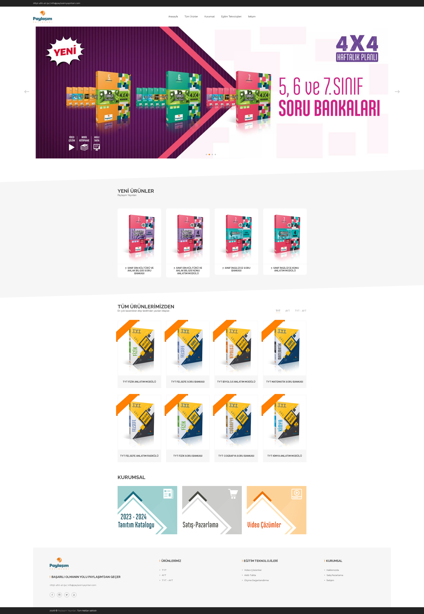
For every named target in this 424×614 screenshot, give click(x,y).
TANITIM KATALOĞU (137, 494)
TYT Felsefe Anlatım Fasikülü (139, 456)
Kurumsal (210, 16)
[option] (212, 92)
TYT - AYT (300, 310)
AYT (287, 310)
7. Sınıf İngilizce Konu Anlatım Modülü (285, 269)
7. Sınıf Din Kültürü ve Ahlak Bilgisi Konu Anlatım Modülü (188, 271)
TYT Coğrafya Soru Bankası (236, 456)
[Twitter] (66, 594)
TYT (278, 310)
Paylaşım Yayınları (67, 610)
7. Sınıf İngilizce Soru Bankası (236, 269)
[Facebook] (52, 594)
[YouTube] (74, 594)
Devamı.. (129, 509)
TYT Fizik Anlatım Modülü (139, 381)
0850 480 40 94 (41, 3)
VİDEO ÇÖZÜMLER (265, 494)
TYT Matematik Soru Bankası (284, 381)
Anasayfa (173, 16)
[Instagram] (59, 594)
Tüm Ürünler (191, 16)
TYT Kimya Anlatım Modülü (284, 456)
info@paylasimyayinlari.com (65, 3)
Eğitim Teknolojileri (231, 16)
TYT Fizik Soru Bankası (187, 456)
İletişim (252, 16)
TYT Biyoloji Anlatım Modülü (236, 381)
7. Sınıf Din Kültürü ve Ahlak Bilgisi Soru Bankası (139, 271)
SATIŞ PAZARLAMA (201, 494)
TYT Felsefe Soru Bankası (188, 381)
